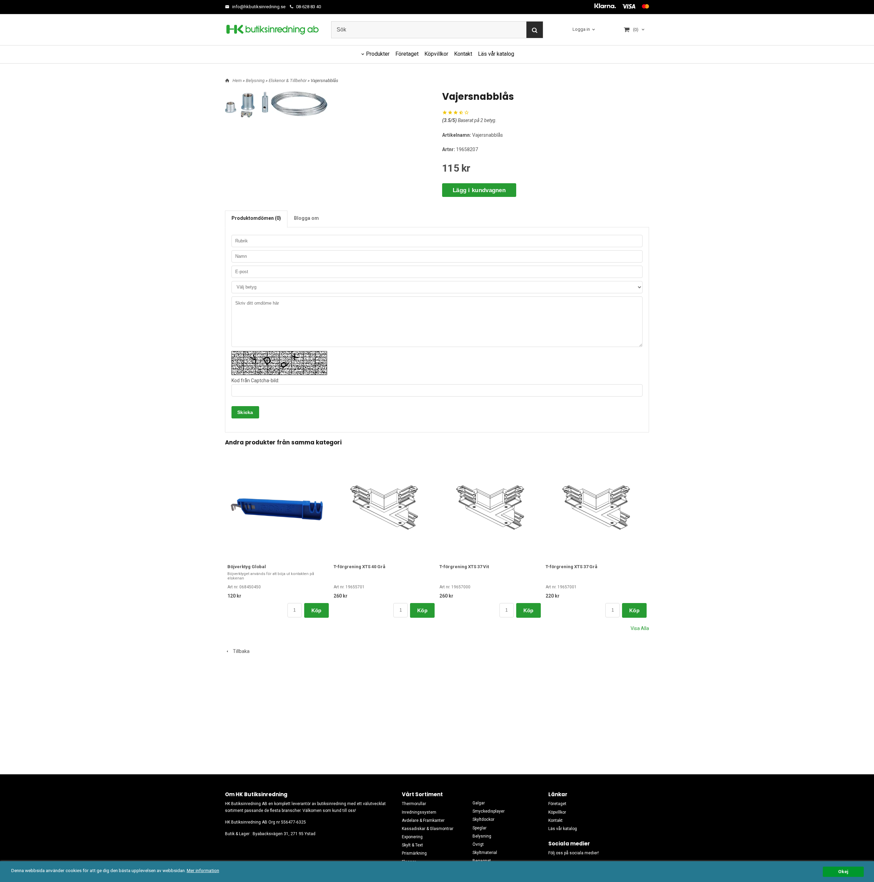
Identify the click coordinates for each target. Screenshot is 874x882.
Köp (316, 610)
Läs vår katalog (496, 54)
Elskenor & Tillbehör (288, 80)
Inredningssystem (419, 812)
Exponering (412, 836)
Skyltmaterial (485, 852)
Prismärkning (414, 853)
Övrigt (478, 844)
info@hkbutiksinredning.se (258, 6)
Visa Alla (640, 628)
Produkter (378, 54)
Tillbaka (240, 651)
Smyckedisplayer (489, 811)
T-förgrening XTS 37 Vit (464, 566)
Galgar (479, 803)
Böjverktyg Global (246, 566)
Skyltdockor (483, 819)
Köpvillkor (436, 54)
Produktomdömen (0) (256, 218)
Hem (237, 80)
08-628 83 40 (308, 6)
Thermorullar (414, 803)
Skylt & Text (412, 845)
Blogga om (306, 218)
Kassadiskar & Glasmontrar (427, 828)
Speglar (480, 828)
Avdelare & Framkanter (423, 820)
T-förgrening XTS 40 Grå (359, 566)
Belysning (256, 80)
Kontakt (463, 54)
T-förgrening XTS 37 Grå (571, 566)
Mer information (203, 870)
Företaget (407, 54)
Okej (843, 871)
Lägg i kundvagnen (479, 190)
